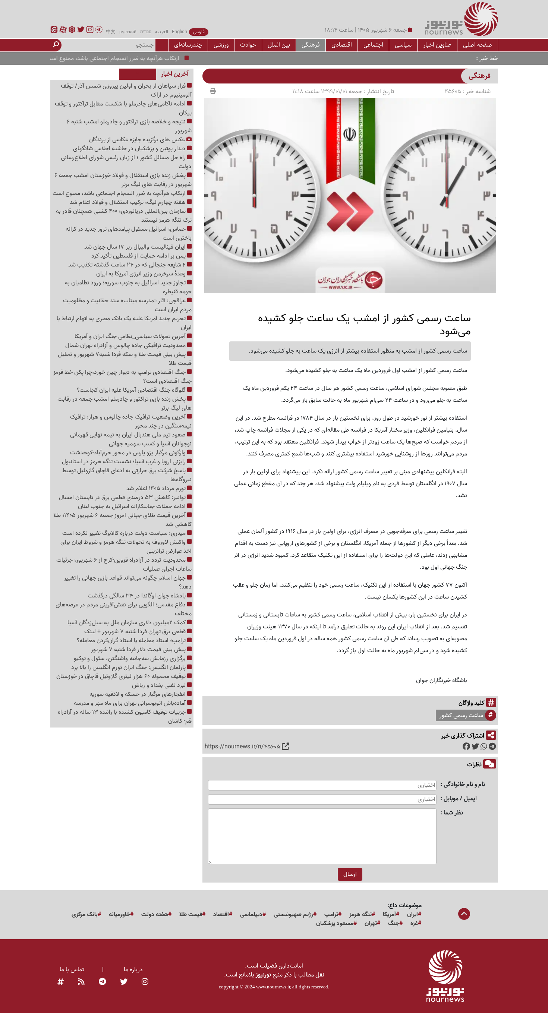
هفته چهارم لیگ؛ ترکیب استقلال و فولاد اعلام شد (128, 202)
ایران (412, 914)
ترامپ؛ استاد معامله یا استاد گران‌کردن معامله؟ (132, 641)
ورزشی (221, 45)
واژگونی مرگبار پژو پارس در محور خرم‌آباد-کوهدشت (128, 453)
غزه (414, 923)
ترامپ (331, 914)
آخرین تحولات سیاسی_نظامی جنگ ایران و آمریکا (131, 336)
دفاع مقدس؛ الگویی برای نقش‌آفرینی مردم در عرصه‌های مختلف (124, 609)
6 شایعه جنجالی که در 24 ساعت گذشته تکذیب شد (127, 265)
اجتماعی (373, 45)
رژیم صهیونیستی (293, 914)
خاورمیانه (119, 914)
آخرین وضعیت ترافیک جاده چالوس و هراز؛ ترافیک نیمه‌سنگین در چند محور (131, 421)
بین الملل (279, 45)
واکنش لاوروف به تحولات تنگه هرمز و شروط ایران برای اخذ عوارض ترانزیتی (126, 546)
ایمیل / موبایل (460, 799)
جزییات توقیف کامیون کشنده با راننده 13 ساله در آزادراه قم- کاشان (125, 716)
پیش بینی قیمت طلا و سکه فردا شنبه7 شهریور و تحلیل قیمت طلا (125, 359)
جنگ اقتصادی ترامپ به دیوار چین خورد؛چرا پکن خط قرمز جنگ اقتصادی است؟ (122, 376)
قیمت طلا (190, 914)
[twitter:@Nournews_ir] (123, 982)
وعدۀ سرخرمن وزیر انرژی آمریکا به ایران (141, 274)
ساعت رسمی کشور (461, 715)
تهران (371, 923)
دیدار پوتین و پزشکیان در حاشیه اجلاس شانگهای (130, 149)
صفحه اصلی (477, 45)
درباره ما (133, 969)
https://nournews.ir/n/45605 (242, 747)
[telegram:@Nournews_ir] (102, 982)
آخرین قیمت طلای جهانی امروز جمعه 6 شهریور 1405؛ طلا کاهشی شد (122, 520)
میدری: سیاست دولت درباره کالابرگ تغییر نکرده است (124, 533)
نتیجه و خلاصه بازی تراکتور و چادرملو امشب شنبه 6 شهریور (129, 126)
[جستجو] (56, 45)
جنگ (393, 923)
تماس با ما (72, 969)
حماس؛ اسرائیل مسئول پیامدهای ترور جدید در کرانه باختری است (129, 233)
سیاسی (403, 45)
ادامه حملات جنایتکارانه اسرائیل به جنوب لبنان (132, 506)
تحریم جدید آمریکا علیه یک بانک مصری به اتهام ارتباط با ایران (124, 323)
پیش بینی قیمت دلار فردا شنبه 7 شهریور (139, 649)
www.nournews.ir (273, 987)
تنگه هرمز (360, 914)
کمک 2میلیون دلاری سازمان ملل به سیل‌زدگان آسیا (127, 623)
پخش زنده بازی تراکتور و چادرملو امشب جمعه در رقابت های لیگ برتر (124, 403)
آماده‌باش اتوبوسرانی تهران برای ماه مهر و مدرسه (130, 703)
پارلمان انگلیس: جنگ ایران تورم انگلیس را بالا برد (129, 667)
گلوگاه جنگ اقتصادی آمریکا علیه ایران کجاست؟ (132, 390)
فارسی (199, 32)
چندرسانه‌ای (188, 45)
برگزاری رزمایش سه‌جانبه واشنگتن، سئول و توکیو (130, 658)
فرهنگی (311, 45)
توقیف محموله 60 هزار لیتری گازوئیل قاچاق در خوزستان (121, 676)
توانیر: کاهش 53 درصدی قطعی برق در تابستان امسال (123, 497)
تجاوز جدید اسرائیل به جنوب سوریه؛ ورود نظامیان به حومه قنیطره (128, 287)
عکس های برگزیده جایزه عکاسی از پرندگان (137, 140)
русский (127, 32)
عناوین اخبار (437, 45)
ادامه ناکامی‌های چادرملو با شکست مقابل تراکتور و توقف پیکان (123, 108)
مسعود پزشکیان (334, 923)
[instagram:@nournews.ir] (145, 982)
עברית (145, 32)
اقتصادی (341, 45)
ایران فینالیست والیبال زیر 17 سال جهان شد (135, 247)
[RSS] (81, 982)
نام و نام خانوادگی (464, 784)
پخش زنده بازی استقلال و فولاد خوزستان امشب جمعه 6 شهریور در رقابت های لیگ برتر (123, 180)
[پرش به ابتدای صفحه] (464, 914)
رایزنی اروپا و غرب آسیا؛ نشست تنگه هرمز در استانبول (124, 462)
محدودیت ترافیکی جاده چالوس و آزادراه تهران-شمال (126, 345)
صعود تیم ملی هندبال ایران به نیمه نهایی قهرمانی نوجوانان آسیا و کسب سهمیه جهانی (131, 439)
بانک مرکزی (85, 914)
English (179, 32)
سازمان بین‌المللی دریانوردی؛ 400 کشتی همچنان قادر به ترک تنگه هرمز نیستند (124, 215)
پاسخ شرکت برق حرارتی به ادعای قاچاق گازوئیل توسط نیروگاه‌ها (127, 475)
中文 (111, 32)
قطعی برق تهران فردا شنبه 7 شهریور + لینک (135, 632)
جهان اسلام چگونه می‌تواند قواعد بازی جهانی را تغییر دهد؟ (128, 582)
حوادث (248, 45)
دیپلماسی (251, 914)
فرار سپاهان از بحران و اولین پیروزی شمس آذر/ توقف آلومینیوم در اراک (126, 90)
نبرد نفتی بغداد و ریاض (159, 685)
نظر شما (453, 813)
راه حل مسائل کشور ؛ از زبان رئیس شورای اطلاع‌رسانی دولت (126, 162)
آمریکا (389, 914)
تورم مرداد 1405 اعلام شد (156, 488)
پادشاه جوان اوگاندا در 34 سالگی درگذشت (137, 596)
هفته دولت (154, 914)
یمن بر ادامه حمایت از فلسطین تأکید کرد (139, 256)
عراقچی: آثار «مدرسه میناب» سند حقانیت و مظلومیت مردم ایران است (127, 305)
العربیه (161, 32)
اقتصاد (221, 914)
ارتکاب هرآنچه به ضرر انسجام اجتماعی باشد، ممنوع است (127, 58)
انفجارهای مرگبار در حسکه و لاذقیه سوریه (138, 694)
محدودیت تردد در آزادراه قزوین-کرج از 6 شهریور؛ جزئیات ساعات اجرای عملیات (124, 564)
